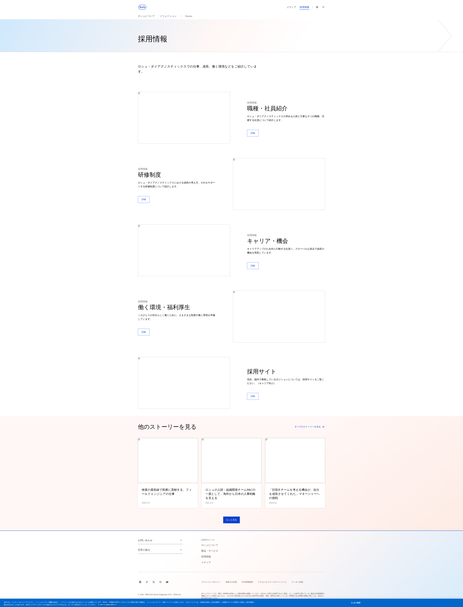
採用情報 (304, 7)
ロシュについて (146, 16)
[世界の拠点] (317, 7)
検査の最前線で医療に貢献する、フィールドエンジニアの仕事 (167, 491)
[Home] (142, 7)
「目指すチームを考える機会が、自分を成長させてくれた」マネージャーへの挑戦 (294, 494)
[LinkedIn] (140, 582)
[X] (154, 582)
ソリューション (168, 16)
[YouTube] (167, 582)
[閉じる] (459, 602)
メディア (291, 7)
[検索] (323, 7)
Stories (188, 16)
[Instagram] (160, 582)
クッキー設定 (356, 603)
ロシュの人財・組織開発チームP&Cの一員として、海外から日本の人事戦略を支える (230, 494)
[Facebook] (147, 582)
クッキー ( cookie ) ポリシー (107, 604)
